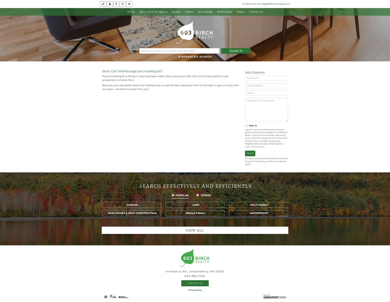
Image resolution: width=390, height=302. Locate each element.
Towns (205, 195)
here (158, 85)
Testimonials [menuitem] (224, 11)
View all (195, 230)
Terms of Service (278, 161)
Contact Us (195, 283)
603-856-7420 (195, 276)
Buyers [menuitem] (176, 11)
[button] (236, 51)
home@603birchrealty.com (273, 3)
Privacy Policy (257, 147)
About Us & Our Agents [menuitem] (153, 11)
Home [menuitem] (131, 11)
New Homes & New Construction (132, 213)
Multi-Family (259, 204)
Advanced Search (196, 56)
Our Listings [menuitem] (205, 11)
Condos (132, 204)
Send (250, 153)
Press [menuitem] (240, 11)
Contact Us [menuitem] (256, 11)
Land (195, 204)
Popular (182, 195)
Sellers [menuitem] (189, 11)
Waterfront (259, 213)
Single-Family (196, 213)
